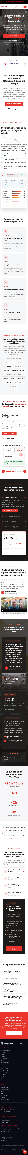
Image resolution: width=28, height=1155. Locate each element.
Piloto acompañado (14, 40)
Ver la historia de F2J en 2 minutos (16, 741)
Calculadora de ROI (5, 1074)
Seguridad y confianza (13, 838)
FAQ (2, 1080)
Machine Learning (5, 1062)
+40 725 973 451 (4, 1140)
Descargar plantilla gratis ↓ (14, 948)
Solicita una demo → (14, 2)
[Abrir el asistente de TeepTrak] (25, 1152)
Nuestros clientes (5, 1089)
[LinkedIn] (18, 1043)
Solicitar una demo (14, 35)
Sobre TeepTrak (4, 1087)
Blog (2, 1078)
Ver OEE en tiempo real (10, 510)
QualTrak (3, 1054)
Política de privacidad (14, 1150)
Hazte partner (4, 1095)
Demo (25, 6)
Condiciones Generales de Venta (5, 1150)
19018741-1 (9, 1147)
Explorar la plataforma (14, 103)
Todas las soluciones (5, 1050)
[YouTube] (21, 1043)
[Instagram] (26, 1043)
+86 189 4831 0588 (5, 1131)
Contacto (3, 1097)
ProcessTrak (4, 1058)
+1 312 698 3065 (4, 1122)
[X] (23, 1043)
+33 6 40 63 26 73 (4, 1113)
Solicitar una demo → (14, 1033)
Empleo (2, 1091)
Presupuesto (19, 6)
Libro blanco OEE (4, 1070)
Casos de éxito (4, 1072)
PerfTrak (3, 1052)
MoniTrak (3, 1060)
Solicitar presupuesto (8, 438)
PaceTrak (3, 1056)
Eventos (2, 1093)
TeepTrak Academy (5, 1076)
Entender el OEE (4, 1068)
